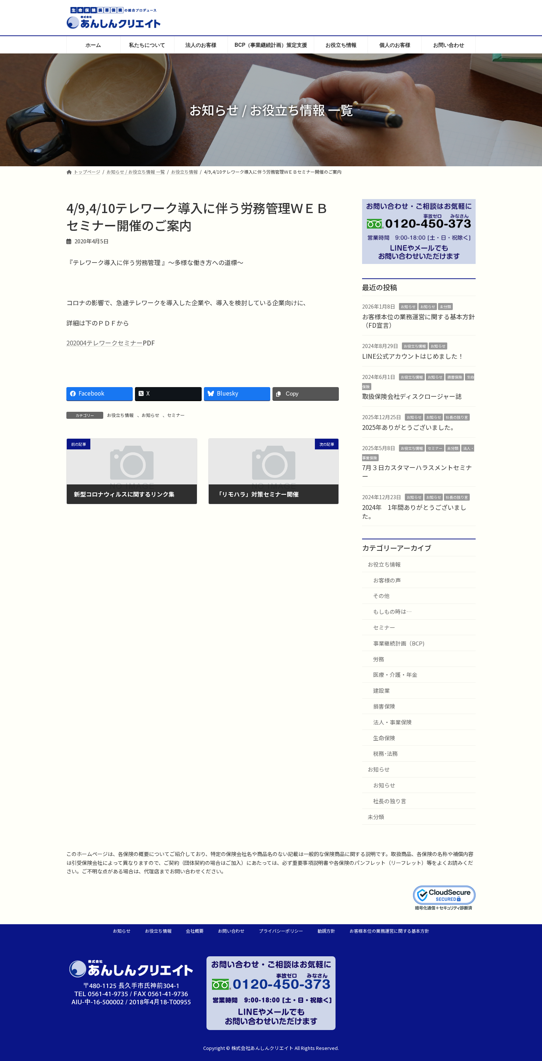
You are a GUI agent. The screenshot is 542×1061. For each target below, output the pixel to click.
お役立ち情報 (120, 415)
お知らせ (150, 415)
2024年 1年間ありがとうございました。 (414, 511)
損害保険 (454, 377)
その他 (381, 595)
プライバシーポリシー (281, 931)
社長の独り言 (457, 417)
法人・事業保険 (392, 722)
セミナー (176, 415)
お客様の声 (387, 580)
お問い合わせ (231, 931)
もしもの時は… (392, 611)
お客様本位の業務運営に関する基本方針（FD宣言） (418, 321)
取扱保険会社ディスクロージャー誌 (412, 396)
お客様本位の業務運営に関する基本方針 (389, 931)
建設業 (381, 690)
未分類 (445, 306)
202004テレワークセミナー (104, 342)
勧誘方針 (326, 931)
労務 (378, 658)
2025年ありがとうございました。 (409, 427)
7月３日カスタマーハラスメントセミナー (417, 472)
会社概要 (195, 931)
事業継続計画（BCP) (398, 643)
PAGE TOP (523, 1022)
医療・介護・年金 (395, 674)
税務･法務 (385, 753)
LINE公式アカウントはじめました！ (413, 356)
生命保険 (384, 737)
